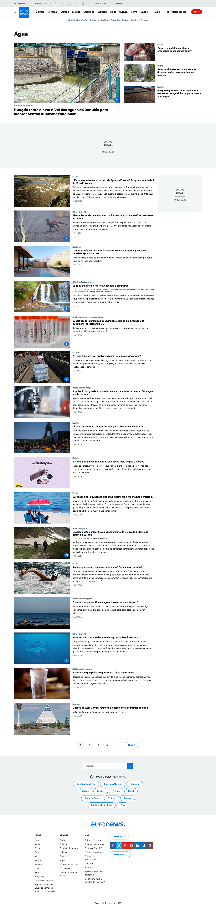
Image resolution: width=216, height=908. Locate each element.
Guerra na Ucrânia (99, 20)
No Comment (79, 211)
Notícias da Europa (23, 105)
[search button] (112, 3)
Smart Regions (79, 528)
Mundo (76, 11)
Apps (62, 860)
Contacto (89, 863)
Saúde (144, 11)
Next (113, 11)
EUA (122, 805)
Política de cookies (94, 852)
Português (21, 3)
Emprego (89, 867)
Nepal (131, 791)
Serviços (64, 835)
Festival (111, 798)
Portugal (52, 11)
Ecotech (76, 247)
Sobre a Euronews (93, 840)
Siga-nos (64, 856)
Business (89, 11)
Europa (65, 11)
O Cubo (76, 352)
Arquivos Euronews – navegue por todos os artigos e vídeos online (45, 887)
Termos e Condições (94, 848)
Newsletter (118, 854)
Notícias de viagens (82, 598)
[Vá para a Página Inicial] (24, 12)
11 (119, 745)
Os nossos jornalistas (45, 880)
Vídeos (38, 872)
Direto (197, 11)
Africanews (65, 868)
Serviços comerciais (94, 844)
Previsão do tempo (69, 848)
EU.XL (160, 44)
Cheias (134, 20)
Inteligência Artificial (101, 805)
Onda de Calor (92, 798)
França (144, 20)
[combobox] (127, 3)
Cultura (123, 11)
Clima (160, 65)
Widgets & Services (69, 864)
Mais (87, 835)
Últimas (40, 11)
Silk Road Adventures (83, 282)
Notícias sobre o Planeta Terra (87, 317)
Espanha (115, 20)
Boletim (63, 844)
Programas (40, 876)
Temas (38, 835)
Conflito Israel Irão (77, 20)
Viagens (102, 11)
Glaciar (127, 798)
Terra (134, 11)
